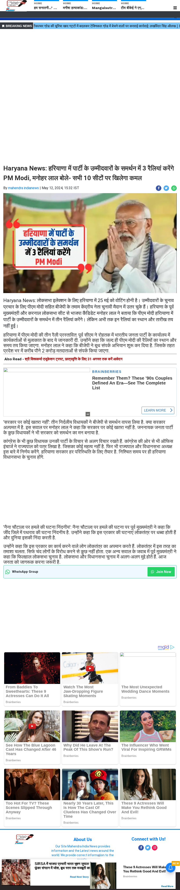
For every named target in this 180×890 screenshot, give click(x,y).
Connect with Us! (148, 839)
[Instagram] (154, 847)
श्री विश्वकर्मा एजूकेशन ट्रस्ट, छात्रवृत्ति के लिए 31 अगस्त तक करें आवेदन (73, 359)
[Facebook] (141, 847)
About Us (83, 839)
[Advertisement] (90, 61)
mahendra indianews (23, 188)
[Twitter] (148, 847)
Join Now (163, 572)
